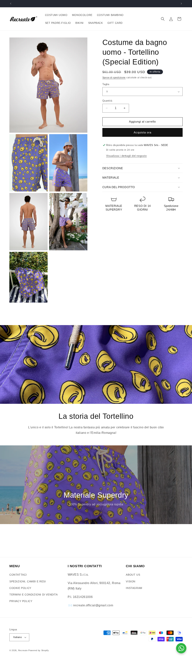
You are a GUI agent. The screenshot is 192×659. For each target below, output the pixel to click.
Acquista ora (142, 132)
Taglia (105, 84)
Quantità (107, 100)
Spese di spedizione (114, 77)
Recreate (23, 650)
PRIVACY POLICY (20, 601)
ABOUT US (133, 574)
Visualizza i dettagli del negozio (126, 155)
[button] (163, 19)
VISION (130, 581)
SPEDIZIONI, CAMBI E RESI (27, 581)
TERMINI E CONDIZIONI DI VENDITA (33, 594)
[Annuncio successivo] (181, 3)
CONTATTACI (18, 574)
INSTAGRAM (134, 587)
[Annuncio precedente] (11, 3)
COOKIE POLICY (20, 587)
